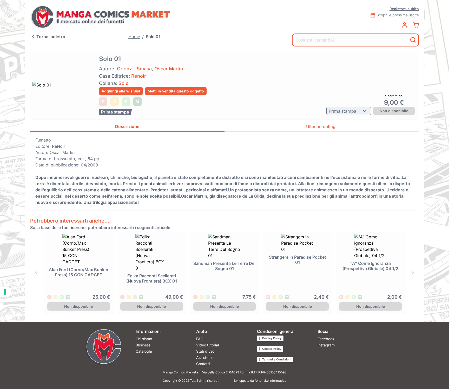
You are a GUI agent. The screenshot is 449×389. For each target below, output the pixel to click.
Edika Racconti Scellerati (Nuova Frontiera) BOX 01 (151, 278)
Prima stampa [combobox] (342, 111)
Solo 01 (153, 36)
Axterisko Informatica (270, 381)
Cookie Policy (271, 349)
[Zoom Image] (63, 85)
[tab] (127, 127)
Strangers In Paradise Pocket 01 (297, 259)
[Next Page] (413, 272)
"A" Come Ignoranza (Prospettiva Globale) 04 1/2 (370, 266)
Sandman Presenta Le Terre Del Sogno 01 (224, 266)
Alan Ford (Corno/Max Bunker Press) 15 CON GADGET (78, 272)
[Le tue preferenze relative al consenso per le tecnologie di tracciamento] (5, 292)
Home (134, 36)
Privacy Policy (271, 338)
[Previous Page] (36, 272)
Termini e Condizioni (276, 359)
